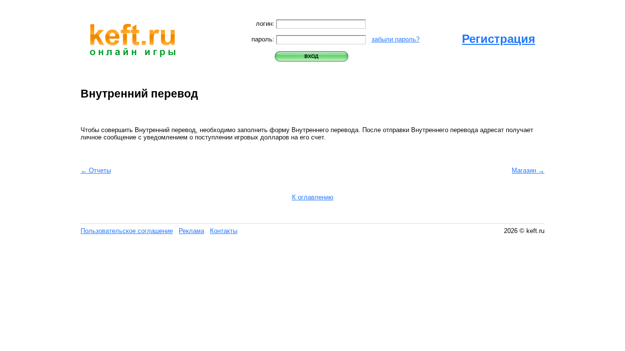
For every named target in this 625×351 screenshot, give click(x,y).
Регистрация (498, 38)
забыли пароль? (395, 39)
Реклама (191, 230)
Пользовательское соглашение (127, 230)
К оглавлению (312, 197)
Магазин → (528, 170)
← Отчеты (96, 170)
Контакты (223, 230)
